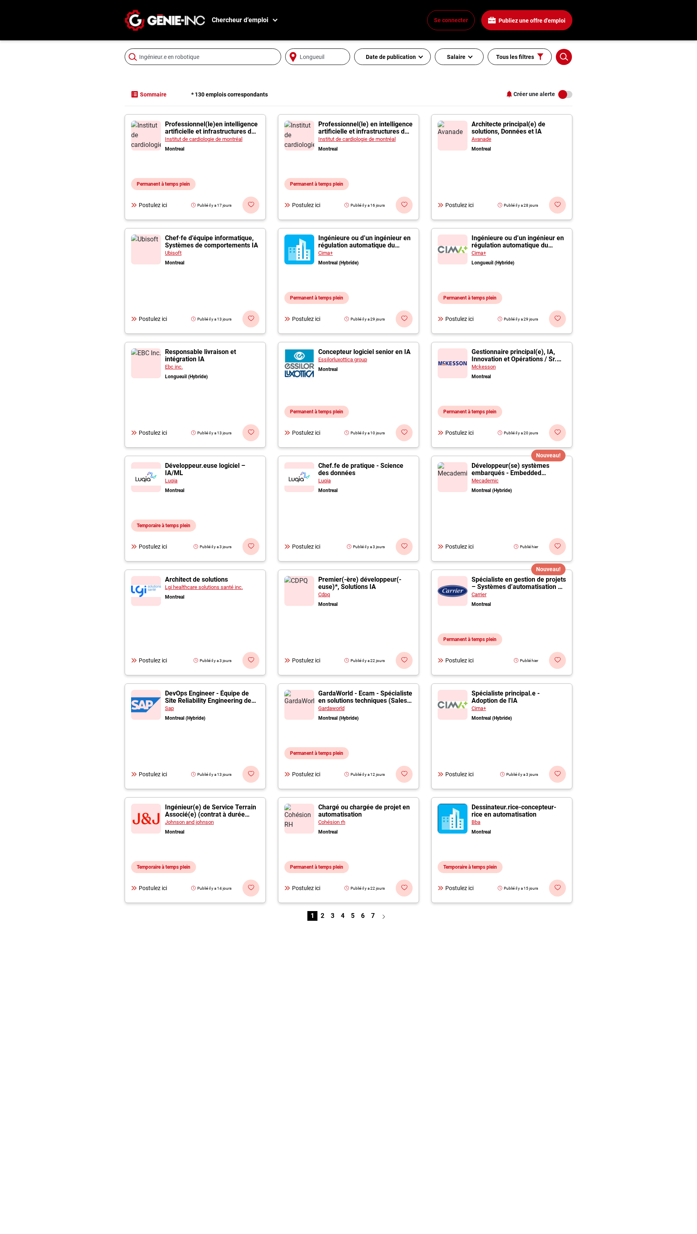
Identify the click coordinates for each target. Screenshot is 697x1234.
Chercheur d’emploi (240, 20)
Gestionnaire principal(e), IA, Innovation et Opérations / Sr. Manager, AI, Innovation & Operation (514, 362)
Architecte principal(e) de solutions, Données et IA (508, 127)
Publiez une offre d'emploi (531, 20)
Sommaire (153, 94)
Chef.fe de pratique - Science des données (360, 469)
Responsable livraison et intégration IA (200, 355)
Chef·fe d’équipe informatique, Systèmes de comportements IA (211, 241)
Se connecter (451, 20)
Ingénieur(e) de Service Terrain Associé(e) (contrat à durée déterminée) (210, 814)
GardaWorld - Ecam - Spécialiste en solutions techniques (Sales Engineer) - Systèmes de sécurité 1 (365, 704)
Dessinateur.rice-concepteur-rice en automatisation (514, 810)
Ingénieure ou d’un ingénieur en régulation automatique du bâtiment (364, 245)
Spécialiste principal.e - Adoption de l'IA (506, 696)
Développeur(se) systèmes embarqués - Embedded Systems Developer (510, 473)
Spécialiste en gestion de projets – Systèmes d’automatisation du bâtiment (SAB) (519, 587)
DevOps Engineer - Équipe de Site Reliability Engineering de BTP (208, 700)
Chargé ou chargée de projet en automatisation (364, 810)
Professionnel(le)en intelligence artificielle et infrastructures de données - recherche (211, 131)
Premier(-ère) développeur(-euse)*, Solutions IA (359, 583)
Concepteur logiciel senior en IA (364, 352)
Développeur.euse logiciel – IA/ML (205, 469)
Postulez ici (153, 205)
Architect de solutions (196, 579)
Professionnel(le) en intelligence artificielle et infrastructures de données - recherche (365, 131)
